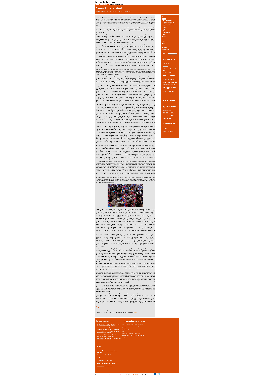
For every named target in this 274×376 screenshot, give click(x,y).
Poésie (164, 29)
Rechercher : (164, 53)
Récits (164, 31)
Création (100, 4)
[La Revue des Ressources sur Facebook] (155, 374)
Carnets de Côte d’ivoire (169, 22)
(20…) (175, 60)
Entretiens (165, 25)
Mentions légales (126, 329)
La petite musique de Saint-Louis (170, 82)
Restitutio (164, 43)
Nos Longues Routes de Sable (169, 123)
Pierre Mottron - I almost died (103, 358)
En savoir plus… (137, 326)
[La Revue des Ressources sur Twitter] (159, 374)
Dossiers (164, 36)
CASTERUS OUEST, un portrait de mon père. (106, 363)
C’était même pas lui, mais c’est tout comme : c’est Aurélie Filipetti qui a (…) (109, 335)
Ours (123, 331)
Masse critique (165, 41)
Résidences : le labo (166, 47)
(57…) (164, 102)
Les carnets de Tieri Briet (169, 24)
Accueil (96, 4)
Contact (126, 374)
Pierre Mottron (109, 360)
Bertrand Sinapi (171, 126)
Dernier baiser (166, 63)
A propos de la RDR (166, 49)
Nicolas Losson (109, 366)
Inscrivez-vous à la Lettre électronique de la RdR (133, 335)
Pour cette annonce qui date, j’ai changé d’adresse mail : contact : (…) (108, 332)
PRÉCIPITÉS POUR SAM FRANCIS (169, 113)
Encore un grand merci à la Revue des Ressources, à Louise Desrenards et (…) (109, 339)
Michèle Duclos (172, 131)
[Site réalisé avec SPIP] (122, 374)
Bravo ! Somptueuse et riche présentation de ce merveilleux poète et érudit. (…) (108, 328)
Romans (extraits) (167, 32)
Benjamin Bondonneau (173, 120)
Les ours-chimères (167, 118)
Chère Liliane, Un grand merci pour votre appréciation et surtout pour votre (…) (108, 325)
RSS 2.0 (138, 374)
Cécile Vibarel (108, 354)
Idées (163, 39)
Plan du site (131, 374)
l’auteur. (135, 312)
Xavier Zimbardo (112, 11)
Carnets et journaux (106, 4)
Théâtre (164, 34)
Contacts (124, 327)
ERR (163, 45)
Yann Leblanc (169, 110)
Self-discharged (166, 129)
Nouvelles (165, 27)
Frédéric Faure (173, 115)
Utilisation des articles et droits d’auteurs (131, 333)
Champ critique (165, 17)
